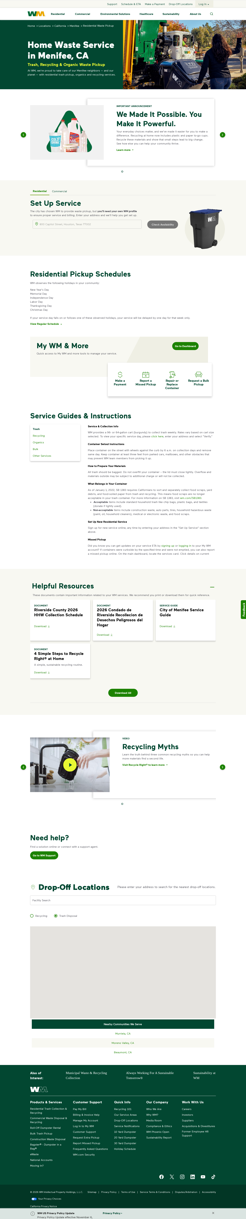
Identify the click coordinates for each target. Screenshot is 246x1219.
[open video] (70, 765)
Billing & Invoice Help (86, 1114)
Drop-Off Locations (181, 4)
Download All (123, 692)
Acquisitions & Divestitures (198, 1126)
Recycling (39, 435)
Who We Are (153, 1109)
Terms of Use (128, 1192)
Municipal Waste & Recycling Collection (86, 1075)
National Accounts (41, 1159)
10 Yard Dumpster (125, 1131)
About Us (195, 14)
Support (112, 4)
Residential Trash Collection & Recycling (48, 1110)
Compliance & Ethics (159, 1126)
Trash (36, 429)
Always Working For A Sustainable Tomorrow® (150, 1075)
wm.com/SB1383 (190, 497)
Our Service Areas (125, 1114)
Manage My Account (85, 1120)
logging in (185, 545)
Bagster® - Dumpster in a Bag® (45, 1146)
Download (40, 626)
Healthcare (146, 14)
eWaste (34, 1154)
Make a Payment (155, 4)
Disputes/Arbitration (186, 1192)
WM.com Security (84, 1154)
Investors (187, 1114)
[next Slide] (218, 134)
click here (157, 436)
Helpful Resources (63, 585)
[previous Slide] (27, 134)
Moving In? (37, 1165)
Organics (38, 442)
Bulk (35, 449)
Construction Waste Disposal (47, 1139)
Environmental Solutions (115, 14)
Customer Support (84, 1131)
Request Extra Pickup (86, 1137)
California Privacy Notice (43, 1206)
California (60, 25)
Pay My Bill (79, 1109)
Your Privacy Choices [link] (49, 1198)
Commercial (82, 14)
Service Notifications (127, 1126)
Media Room (154, 1120)
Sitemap (92, 1192)
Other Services (42, 455)
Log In (203, 4)
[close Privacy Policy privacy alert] (213, 1213)
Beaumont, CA (123, 1052)
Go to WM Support (44, 855)
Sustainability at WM (204, 1075)
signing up (167, 545)
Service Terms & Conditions (155, 1192)
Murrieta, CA (123, 1033)
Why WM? (152, 1114)
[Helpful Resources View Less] (212, 584)
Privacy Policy (108, 1192)
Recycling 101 (122, 1109)
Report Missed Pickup (86, 1143)
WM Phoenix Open (157, 1131)
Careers (186, 1109)
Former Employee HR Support (195, 1133)
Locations (45, 25)
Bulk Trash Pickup (41, 1133)
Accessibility (209, 1192)
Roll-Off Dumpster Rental (45, 1127)
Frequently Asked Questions (90, 1148)
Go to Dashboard (185, 346)
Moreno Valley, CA (123, 1042)
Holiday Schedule (125, 1148)
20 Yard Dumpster (125, 1137)
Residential (58, 14)
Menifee (74, 25)
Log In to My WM (83, 1126)
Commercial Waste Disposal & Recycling (48, 1120)
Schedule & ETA (131, 4)
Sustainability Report (159, 1137)
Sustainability (170, 14)
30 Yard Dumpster (125, 1143)
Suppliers (188, 1120)
